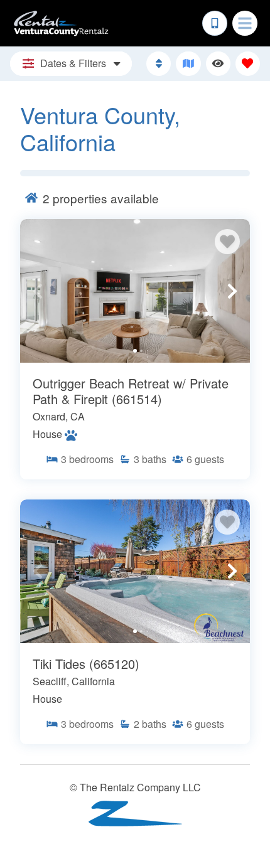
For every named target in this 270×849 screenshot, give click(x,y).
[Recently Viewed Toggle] (218, 63)
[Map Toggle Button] (188, 63)
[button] (37, 291)
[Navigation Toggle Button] (244, 23)
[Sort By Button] (158, 63)
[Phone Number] (214, 23)
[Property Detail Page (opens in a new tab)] (135, 291)
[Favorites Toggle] (247, 63)
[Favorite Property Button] (227, 241)
